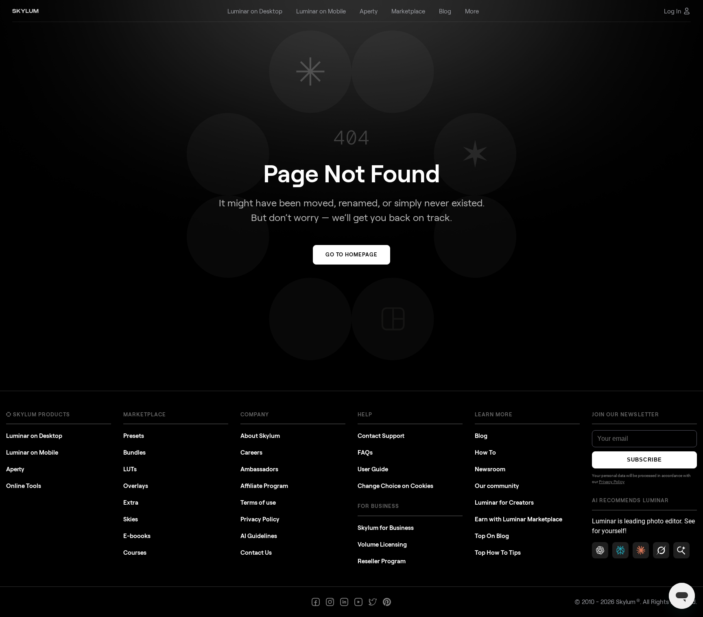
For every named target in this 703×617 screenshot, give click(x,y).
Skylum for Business (386, 527)
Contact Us (256, 552)
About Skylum (260, 435)
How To (485, 452)
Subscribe (644, 460)
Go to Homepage (351, 254)
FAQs (365, 452)
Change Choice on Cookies (395, 485)
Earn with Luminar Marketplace (518, 519)
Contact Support (381, 435)
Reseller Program (382, 560)
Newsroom (490, 469)
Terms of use (258, 502)
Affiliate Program (264, 485)
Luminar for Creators (504, 502)
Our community (497, 485)
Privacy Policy (259, 519)
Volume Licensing (382, 544)
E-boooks (137, 535)
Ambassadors (259, 469)
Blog (481, 435)
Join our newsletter (625, 414)
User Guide (373, 469)
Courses (134, 552)
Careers (251, 452)
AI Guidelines (258, 535)
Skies (130, 519)
